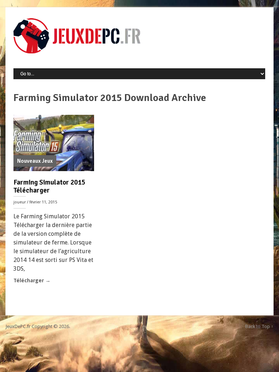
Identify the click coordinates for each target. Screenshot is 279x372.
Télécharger (31, 280)
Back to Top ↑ (259, 326)
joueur (19, 202)
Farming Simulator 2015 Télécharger (49, 186)
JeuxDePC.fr (18, 326)
